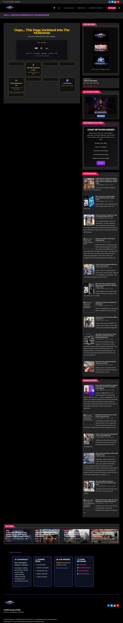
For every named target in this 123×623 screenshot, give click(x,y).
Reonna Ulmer (100, 364)
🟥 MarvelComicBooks (84, 567)
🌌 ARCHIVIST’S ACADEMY (96, 8)
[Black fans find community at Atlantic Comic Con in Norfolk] (89, 366)
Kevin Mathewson (101, 390)
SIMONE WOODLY (101, 456)
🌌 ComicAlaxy (81, 564)
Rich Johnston (100, 503)
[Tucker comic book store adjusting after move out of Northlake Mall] (89, 439)
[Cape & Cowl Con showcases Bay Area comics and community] (89, 269)
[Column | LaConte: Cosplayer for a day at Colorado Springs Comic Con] (89, 220)
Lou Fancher (100, 267)
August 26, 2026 (11, 538)
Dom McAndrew (100, 418)
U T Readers (100, 305)
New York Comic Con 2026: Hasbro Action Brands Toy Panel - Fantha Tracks (105, 198)
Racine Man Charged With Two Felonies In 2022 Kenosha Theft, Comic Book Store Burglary (106, 387)
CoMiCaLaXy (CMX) (12, 610)
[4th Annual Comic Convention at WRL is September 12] (89, 322)
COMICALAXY (21, 538)
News (36, 530)
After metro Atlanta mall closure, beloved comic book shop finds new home (106, 483)
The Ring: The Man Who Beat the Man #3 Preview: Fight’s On (103, 534)
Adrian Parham (100, 339)
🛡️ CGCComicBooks (83, 574)
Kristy (98, 320)
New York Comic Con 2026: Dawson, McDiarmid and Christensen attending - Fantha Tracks (106, 285)
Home (59, 8)
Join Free (100, 163)
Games (7, 530)
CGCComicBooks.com (89, 86)
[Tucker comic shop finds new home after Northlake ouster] (89, 458)
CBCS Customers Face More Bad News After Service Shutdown (46, 534)
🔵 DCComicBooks (83, 570)
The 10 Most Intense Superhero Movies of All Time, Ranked (74, 534)
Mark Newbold (100, 184)
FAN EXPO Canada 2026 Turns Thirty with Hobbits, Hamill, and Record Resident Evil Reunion (106, 336)
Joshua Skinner (100, 437)
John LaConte (100, 218)
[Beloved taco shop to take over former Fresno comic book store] (89, 419)
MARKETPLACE (81, 8)
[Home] (54, 7)
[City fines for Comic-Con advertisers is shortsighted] (89, 307)
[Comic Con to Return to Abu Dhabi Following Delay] (89, 243)
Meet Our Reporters (69, 8)
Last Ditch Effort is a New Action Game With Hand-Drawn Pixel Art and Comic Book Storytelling (17, 535)
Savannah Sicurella (101, 486)
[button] (106, 8)
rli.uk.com (99, 241)
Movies (65, 530)
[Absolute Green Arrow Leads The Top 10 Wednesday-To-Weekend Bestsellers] (89, 504)
